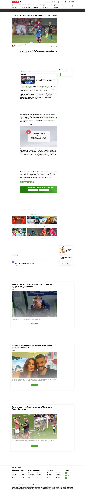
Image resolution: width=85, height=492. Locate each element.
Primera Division (31, 475)
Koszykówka (22, 477)
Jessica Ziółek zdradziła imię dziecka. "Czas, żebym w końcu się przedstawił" (49, 226)
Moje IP (33, 484)
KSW (13, 479)
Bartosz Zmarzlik (58, 474)
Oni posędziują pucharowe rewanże (27, 181)
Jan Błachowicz (58, 475)
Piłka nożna (14, 472)
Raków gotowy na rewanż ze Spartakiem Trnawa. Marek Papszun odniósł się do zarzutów (45, 80)
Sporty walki (22, 474)
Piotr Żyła (48, 477)
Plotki (31, 484)
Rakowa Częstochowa (27, 86)
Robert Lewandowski (50, 472)
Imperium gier (45, 484)
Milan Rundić (52, 120)
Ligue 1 (29, 477)
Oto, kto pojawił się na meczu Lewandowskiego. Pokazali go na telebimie (48, 237)
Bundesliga (39, 474)
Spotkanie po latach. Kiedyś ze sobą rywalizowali (18, 226)
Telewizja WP (26, 484)
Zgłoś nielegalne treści (18, 265)
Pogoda (13, 484)
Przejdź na (15, 1)
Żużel (21, 472)
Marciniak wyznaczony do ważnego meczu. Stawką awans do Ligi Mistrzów (34, 237)
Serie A (38, 475)
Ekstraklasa (30, 472)
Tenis (21, 475)
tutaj (30, 489)
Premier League (31, 474)
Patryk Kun (37, 89)
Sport (42, 484)
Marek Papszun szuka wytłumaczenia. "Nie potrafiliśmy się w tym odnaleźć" (34, 226)
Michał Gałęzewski (17, 45)
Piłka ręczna (14, 475)
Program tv (22, 484)
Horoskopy (17, 484)
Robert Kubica (48, 474)
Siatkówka (14, 474)
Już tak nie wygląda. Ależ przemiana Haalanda (68, 250)
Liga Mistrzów (39, 472)
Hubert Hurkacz (58, 477)
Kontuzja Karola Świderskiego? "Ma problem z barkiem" (18, 237)
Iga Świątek (48, 475)
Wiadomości (38, 484)
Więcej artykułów (65, 263)
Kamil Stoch (57, 472)
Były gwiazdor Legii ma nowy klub (27, 182)
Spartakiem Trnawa (43, 86)
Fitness (13, 477)
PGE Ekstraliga (39, 477)
